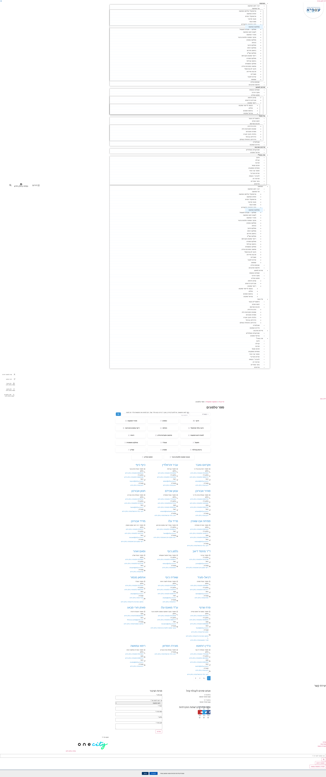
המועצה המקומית (211, 402)
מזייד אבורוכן (138, 521)
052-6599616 (199, 620)
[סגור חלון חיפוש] (323, 753)
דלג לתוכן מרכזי (321, 1)
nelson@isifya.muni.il (169, 563)
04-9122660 (134, 559)
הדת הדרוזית (252, 126)
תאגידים (253, 74)
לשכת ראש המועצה (249, 32)
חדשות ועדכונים (254, 85)
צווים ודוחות (252, 97)
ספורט (164, 450)
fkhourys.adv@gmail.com (135, 620)
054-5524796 (198, 559)
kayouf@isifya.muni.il (136, 481)
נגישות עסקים (248, 111)
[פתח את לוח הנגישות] (1, 1)
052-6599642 (166, 529)
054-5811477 (199, 589)
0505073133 (167, 503)
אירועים (257, 184)
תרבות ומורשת (255, 124)
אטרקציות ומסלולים (253, 150)
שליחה (159, 731)
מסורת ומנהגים (251, 131)
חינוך (258, 157)
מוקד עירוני (256, 92)
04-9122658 (167, 473)
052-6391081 (199, 503)
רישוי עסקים (252, 103)
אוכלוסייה (256, 142)
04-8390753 (167, 593)
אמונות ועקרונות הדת (249, 129)
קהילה (257, 160)
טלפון (160, 717)
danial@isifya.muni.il (202, 593)
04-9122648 (167, 616)
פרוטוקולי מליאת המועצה (247, 11)
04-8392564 (167, 507)
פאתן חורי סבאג (136, 607)
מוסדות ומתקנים (254, 168)
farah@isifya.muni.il (202, 628)
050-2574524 (134, 503)
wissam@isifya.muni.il (136, 567)
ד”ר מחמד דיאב (202, 551)
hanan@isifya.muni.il (136, 507)
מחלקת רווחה (251, 48)
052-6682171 (166, 620)
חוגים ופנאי (256, 165)
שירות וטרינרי (255, 173)
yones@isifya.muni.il (202, 563)
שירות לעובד (252, 77)
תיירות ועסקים (255, 145)
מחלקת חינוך (251, 45)
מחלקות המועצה (254, 27)
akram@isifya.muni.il (201, 481)
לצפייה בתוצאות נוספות (318, 766)
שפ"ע (132, 450)
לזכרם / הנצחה (254, 176)
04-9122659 (199, 473)
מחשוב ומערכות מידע (249, 66)
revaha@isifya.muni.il (136, 662)
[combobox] (155, 415)
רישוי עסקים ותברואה (248, 56)
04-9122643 (199, 616)
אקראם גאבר (203, 464)
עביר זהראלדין (170, 464)
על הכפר (262, 116)
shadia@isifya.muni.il (169, 598)
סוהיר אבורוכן (203, 491)
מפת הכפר (252, 21)
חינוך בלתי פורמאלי (197, 428)
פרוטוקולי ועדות (250, 16)
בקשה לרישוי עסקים (246, 105)
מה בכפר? (261, 155)
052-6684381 (134, 589)
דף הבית (221, 402)
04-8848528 (134, 473)
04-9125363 (134, 654)
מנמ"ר (164, 442)
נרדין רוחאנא (203, 645)
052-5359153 (166, 589)
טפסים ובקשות (254, 90)
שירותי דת (256, 178)
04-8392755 (199, 499)
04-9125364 (167, 585)
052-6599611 (166, 559)
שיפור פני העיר (254, 171)
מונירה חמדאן (170, 645)
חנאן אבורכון (138, 491)
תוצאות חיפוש (320, 763)
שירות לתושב (260, 87)
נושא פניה (158, 711)
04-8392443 (199, 529)
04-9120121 (134, 529)
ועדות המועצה (251, 13)
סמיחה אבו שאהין (201, 521)
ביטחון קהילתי (251, 61)
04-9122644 (134, 585)
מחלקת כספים (251, 40)
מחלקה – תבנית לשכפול (248, 29)
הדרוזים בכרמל (251, 137)
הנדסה (254, 42)
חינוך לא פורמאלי (250, 69)
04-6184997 (199, 585)
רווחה (132, 435)
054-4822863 (198, 658)
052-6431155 (134, 533)
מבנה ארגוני (252, 19)
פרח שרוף (205, 607)
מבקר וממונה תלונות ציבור (247, 37)
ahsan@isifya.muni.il (136, 593)
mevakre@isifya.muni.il (168, 624)
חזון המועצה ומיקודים (248, 24)
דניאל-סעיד (204, 577)
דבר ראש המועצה (254, 6)
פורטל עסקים (248, 113)
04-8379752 (134, 499)
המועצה (262, 3)
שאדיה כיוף (171, 577)
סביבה (257, 163)
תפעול (197, 442)
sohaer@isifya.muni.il (201, 511)
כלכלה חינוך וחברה (249, 134)
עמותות (253, 79)
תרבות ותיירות (251, 71)
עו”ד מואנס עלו (169, 607)
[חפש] (323, 759)
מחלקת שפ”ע (251, 53)
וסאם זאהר (139, 551)
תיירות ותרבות (260, 147)
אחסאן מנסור (137, 577)
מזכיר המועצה (251, 34)
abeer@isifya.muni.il (169, 481)
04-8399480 (199, 624)
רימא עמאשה (137, 645)
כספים (164, 421)
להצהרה (153, 773)
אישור (145, 773)
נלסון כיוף (172, 551)
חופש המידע (255, 95)
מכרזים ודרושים (250, 100)
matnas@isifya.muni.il (201, 541)
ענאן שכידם (171, 491)
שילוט (251, 108)
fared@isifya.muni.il (169, 533)
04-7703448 (199, 654)
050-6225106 (134, 563)
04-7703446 (167, 499)
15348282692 (133, 616)
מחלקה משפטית (250, 63)
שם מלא (159, 695)
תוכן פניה (159, 722)
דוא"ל (160, 706)
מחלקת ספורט (251, 58)
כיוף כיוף (140, 464)
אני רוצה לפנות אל (156, 700)
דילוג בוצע (323, 399)
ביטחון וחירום (251, 50)
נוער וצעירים (255, 181)
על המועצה (256, 8)
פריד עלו (173, 521)
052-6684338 (133, 477)
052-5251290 (166, 477)
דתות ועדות (256, 121)
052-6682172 (199, 477)
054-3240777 (199, 533)
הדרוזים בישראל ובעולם (248, 139)
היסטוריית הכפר (254, 118)
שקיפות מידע (255, 82)
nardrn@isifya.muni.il (201, 666)
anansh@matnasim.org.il (168, 511)
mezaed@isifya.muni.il (136, 537)
